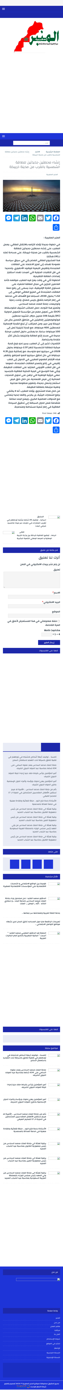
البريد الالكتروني (51, 602)
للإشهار (57, 1348)
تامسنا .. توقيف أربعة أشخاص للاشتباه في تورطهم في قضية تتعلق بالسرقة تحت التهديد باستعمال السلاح (32, 758)
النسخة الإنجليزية (53, 1357)
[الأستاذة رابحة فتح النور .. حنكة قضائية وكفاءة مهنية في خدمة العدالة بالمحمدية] (54, 1131)
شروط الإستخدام (53, 1339)
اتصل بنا (57, 1334)
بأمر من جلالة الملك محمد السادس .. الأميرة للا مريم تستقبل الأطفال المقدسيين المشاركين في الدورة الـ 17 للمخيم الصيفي (32, 793)
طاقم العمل (55, 1326)
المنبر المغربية (52, 174)
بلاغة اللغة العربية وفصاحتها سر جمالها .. (41, 913)
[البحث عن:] (31, 143)
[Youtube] (34, 15)
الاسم (57, 592)
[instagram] (22, 15)
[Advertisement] (31, 95)
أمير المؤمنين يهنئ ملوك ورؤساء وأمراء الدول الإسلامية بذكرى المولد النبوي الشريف (31, 782)
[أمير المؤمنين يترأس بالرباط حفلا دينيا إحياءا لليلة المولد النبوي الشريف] (54, 1087)
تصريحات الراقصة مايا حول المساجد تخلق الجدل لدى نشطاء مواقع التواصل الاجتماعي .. (33, 923)
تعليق (56, 569)
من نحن (57, 1322)
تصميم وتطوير (9, 1383)
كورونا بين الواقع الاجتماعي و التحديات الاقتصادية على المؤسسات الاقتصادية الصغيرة (24, 885)
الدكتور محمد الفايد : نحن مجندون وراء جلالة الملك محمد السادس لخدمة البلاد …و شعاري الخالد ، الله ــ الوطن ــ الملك (25, 901)
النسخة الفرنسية (53, 1352)
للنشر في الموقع (53, 1343)
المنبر (58, 1318)
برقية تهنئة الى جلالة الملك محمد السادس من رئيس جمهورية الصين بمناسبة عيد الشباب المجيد (33, 818)
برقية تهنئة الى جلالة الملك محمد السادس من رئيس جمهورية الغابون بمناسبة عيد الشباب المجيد (33, 810)
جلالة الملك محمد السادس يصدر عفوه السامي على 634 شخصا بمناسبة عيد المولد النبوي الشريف (33, 766)
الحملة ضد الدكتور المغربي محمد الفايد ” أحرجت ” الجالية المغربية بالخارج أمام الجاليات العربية (26, 935)
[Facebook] (40, 15)
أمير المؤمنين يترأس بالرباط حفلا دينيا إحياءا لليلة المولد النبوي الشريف (32, 774)
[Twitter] (28, 15)
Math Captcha (52, 630)
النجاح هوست (35, 1386)
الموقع (56, 611)
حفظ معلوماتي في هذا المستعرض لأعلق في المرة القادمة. (33, 623)
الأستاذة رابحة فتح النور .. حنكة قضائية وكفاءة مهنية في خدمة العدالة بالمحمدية (33, 802)
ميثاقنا (57, 1330)
